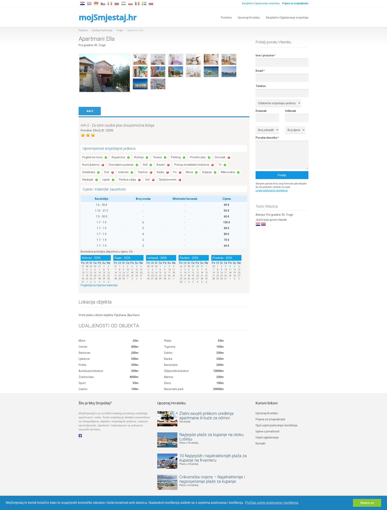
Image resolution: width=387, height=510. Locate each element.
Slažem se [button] (367, 502)
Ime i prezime (265, 55)
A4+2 (89, 111)
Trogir (120, 30)
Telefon (261, 86)
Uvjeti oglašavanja (267, 437)
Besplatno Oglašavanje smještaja (261, 3)
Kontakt (260, 443)
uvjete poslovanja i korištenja (272, 190)
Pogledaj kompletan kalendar (99, 285)
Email (260, 70)
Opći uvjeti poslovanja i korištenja (276, 425)
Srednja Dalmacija (102, 30)
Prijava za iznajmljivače (270, 419)
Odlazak (290, 110)
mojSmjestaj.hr (107, 17)
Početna (226, 17)
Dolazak (261, 110)
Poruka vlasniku (267, 137)
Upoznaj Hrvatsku (249, 17)
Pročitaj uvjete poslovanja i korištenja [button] (271, 502)
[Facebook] (80, 435)
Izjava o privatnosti (267, 431)
